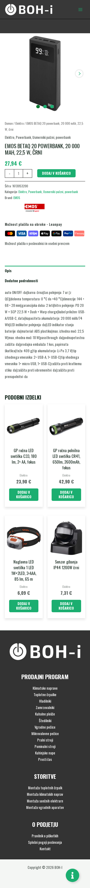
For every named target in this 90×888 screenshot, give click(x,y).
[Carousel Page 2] (45, 106)
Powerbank (23, 137)
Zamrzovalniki (45, 707)
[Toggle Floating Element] (72, 875)
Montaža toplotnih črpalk (45, 787)
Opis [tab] (8, 270)
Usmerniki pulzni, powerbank (51, 137)
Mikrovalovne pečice (45, 733)
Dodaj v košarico (56, 173)
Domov (9, 123)
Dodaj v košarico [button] (23, 494)
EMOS (16, 197)
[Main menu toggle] (80, 9)
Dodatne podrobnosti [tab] (21, 280)
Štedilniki (45, 720)
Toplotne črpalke (45, 694)
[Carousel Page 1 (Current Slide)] (38, 106)
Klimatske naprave (45, 688)
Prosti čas (45, 759)
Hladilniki (45, 701)
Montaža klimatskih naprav (45, 794)
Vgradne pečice (45, 727)
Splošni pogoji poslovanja (45, 842)
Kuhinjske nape (45, 752)
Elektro (19, 123)
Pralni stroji (45, 739)
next (79, 73)
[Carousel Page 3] (52, 106)
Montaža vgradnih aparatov (45, 807)
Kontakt (45, 848)
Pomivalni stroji (45, 746)
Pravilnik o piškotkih (45, 835)
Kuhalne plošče (45, 713)
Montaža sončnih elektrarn (45, 800)
